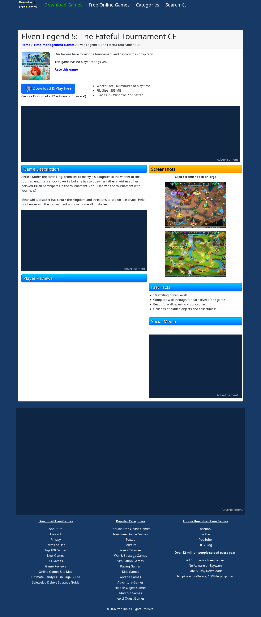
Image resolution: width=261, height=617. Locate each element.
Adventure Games (130, 582)
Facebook (205, 529)
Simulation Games (130, 561)
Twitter (205, 534)
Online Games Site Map (56, 572)
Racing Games (130, 566)
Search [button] (173, 5)
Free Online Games (109, 5)
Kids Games (130, 572)
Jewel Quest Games (130, 598)
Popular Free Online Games (130, 529)
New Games (55, 556)
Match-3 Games (130, 593)
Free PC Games (130, 550)
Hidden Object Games (130, 588)
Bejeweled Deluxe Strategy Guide (55, 582)
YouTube (205, 539)
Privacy (55, 539)
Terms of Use (55, 545)
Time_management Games (54, 45)
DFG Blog (205, 545)
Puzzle (130, 539)
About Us (55, 529)
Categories (147, 5)
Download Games (63, 5)
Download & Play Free (52, 88)
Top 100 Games (56, 550)
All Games (56, 561)
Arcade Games (130, 577)
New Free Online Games (130, 534)
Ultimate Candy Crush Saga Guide (55, 577)
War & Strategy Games (130, 556)
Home (25, 45)
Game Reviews (55, 566)
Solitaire (130, 545)
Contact (55, 534)
